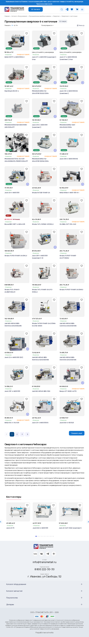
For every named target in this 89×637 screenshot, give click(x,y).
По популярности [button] (46, 25)
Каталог (37, 9)
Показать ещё (76, 433)
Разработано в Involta (44, 632)
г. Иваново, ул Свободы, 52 (44, 576)
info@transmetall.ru (44, 562)
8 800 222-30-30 (44, 569)
